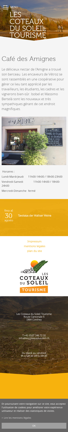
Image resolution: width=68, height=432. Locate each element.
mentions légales (34, 246)
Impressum (34, 241)
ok (34, 425)
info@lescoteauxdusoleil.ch (34, 338)
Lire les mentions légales (17, 417)
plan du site (34, 251)
